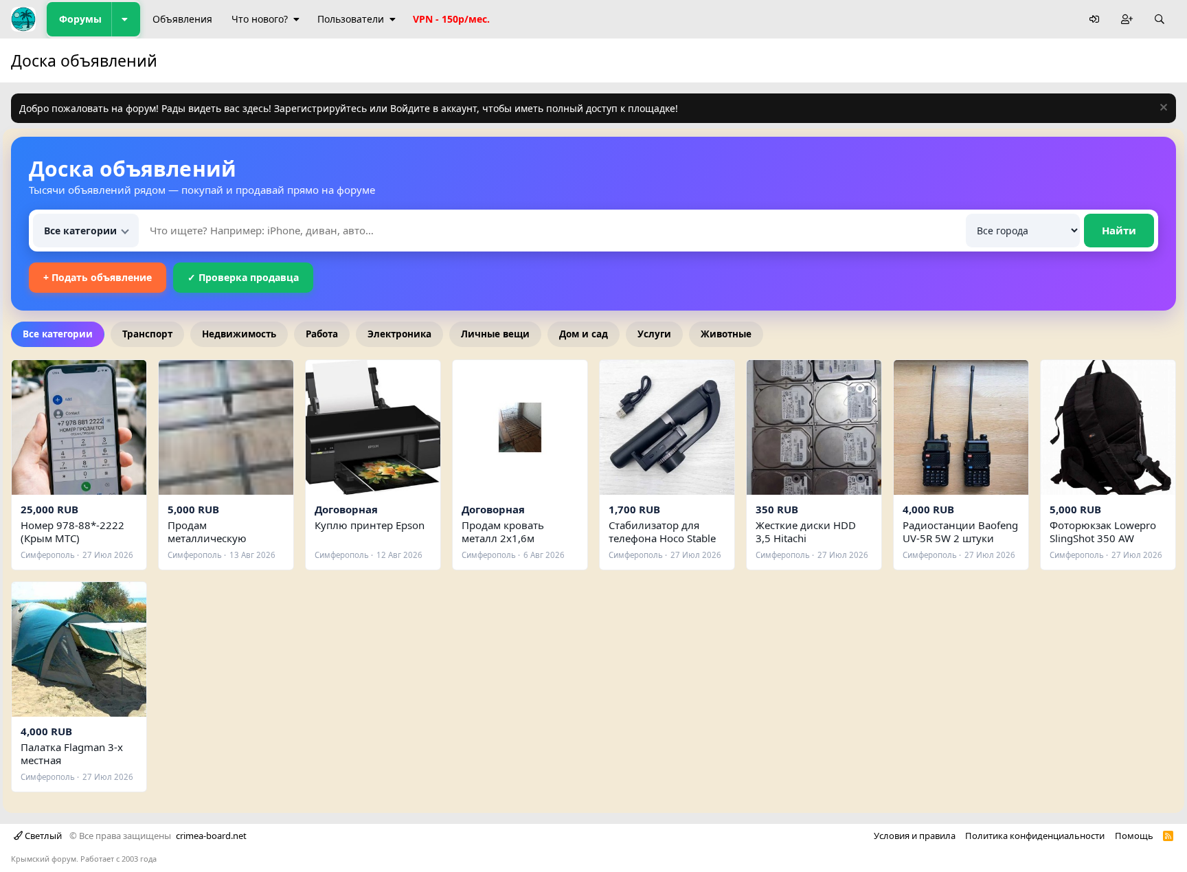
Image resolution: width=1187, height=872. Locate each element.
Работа (322, 334)
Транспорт (147, 334)
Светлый (42, 835)
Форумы (80, 18)
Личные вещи (495, 334)
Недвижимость (239, 334)
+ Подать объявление (97, 277)
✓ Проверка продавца (243, 277)
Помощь (1134, 835)
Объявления (182, 18)
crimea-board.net (211, 835)
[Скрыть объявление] (1162, 109)
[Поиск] (1159, 19)
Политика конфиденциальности (1035, 835)
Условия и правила (915, 835)
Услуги (654, 334)
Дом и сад (583, 334)
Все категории (58, 334)
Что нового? (259, 18)
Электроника (399, 334)
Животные (726, 334)
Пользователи (350, 18)
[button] (125, 19)
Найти (1119, 230)
